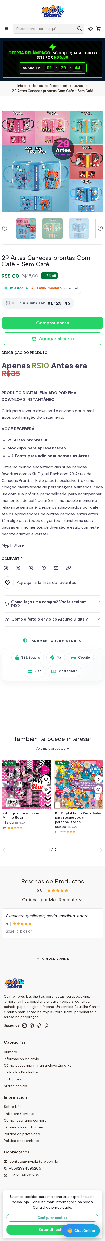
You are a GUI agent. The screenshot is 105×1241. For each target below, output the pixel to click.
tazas (78, 86)
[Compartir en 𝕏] (18, 568)
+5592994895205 (25, 1168)
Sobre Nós (12, 1106)
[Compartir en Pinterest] (43, 568)
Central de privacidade (52, 1207)
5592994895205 (24, 1175)
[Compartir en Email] (55, 568)
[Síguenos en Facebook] (31, 1025)
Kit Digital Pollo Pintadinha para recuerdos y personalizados (78, 817)
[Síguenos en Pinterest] (46, 1025)
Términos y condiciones (24, 1127)
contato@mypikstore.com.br (34, 1161)
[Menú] (6, 28)
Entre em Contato (19, 1113)
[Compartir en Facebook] (6, 568)
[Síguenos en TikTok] (39, 1025)
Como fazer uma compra (25, 1120)
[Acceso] (90, 28)
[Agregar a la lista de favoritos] (46, 779)
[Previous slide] (5, 228)
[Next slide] (99, 228)
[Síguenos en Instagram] (24, 1025)
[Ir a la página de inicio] (52, 11)
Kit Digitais (12, 1079)
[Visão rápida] (46, 789)
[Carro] (98, 29)
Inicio (21, 86)
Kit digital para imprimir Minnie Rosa (23, 815)
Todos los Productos (50, 86)
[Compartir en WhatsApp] (31, 568)
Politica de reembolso (22, 1140)
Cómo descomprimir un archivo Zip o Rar (38, 1065)
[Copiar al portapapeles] (68, 568)
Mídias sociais (15, 1086)
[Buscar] (79, 29)
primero (10, 1052)
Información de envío (21, 1058)
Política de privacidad (22, 1134)
